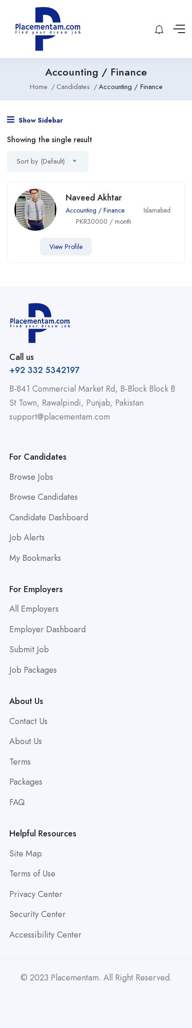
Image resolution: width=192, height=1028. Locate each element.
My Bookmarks (35, 558)
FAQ (17, 802)
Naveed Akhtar (94, 198)
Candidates (73, 87)
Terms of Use (32, 874)
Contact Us (28, 721)
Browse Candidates (43, 497)
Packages (25, 782)
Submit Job (29, 649)
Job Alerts (27, 537)
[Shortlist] (21, 247)
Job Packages (33, 670)
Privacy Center (35, 894)
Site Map (25, 854)
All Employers (34, 609)
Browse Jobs (31, 477)
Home (39, 87)
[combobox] (48, 161)
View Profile (65, 246)
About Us (25, 741)
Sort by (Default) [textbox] (41, 161)
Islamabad (157, 210)
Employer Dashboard (47, 629)
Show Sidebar (40, 120)
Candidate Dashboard (48, 517)
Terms (20, 762)
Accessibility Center (45, 935)
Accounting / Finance (95, 210)
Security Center (37, 914)
